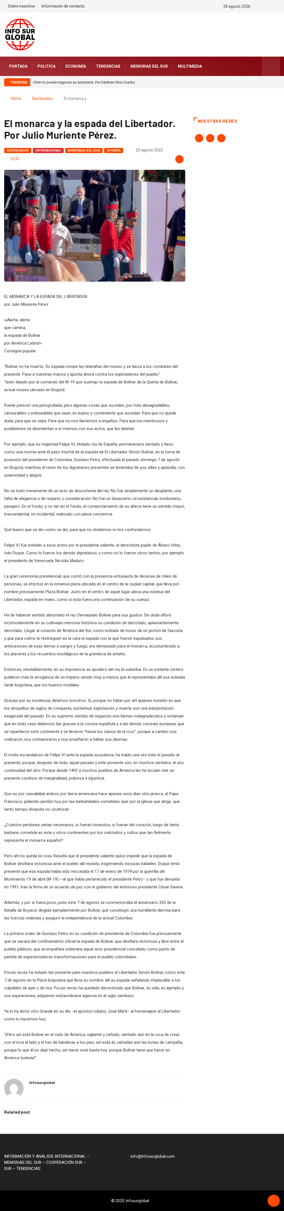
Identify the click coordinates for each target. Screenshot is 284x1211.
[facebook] (258, 6)
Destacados (42, 98)
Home (16, 98)
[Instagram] (278, 6)
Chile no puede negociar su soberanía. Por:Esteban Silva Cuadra (84, 82)
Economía (75, 66)
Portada (18, 66)
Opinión (113, 150)
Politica (46, 66)
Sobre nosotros (21, 6)
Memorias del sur (149, 66)
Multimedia (190, 66)
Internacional (48, 150)
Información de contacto (63, 6)
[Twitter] (268, 6)
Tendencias (108, 66)
